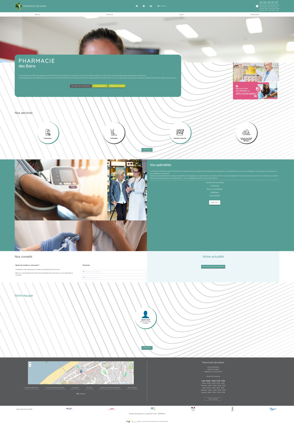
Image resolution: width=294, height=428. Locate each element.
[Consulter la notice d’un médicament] (151, 6)
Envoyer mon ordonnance (81, 86)
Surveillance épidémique (31, 387)
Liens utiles (89, 387)
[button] (81, 371)
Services (37, 14)
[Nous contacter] (144, 6)
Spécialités (109, 14)
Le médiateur (75, 387)
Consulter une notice (117, 86)
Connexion (162, 6)
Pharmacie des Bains (34, 6)
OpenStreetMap (125, 383)
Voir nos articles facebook (213, 266)
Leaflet (118, 383)
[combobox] (114, 271)
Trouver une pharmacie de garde (55, 387)
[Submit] (84, 271)
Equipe (182, 14)
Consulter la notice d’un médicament (110, 387)
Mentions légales (132, 387)
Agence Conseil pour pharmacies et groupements (152, 421)
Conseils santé (254, 14)
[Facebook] (137, 6)
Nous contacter (100, 86)
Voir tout (147, 150)
